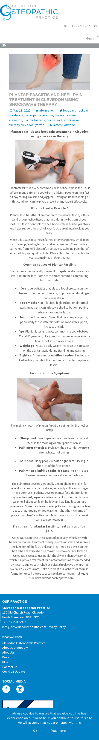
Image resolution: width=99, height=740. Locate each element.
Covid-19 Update (13, 671)
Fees (5, 657)
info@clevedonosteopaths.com (24, 627)
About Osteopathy (15, 647)
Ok (35, 730)
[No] (93, 724)
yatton (39, 125)
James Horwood (63, 125)
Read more (58, 730)
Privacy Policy (56, 627)
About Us (8, 652)
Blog (5, 662)
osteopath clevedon (39, 115)
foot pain (69, 110)
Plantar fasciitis (34, 120)
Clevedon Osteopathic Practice (24, 643)
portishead (54, 120)
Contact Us (9, 667)
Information (47, 110)
